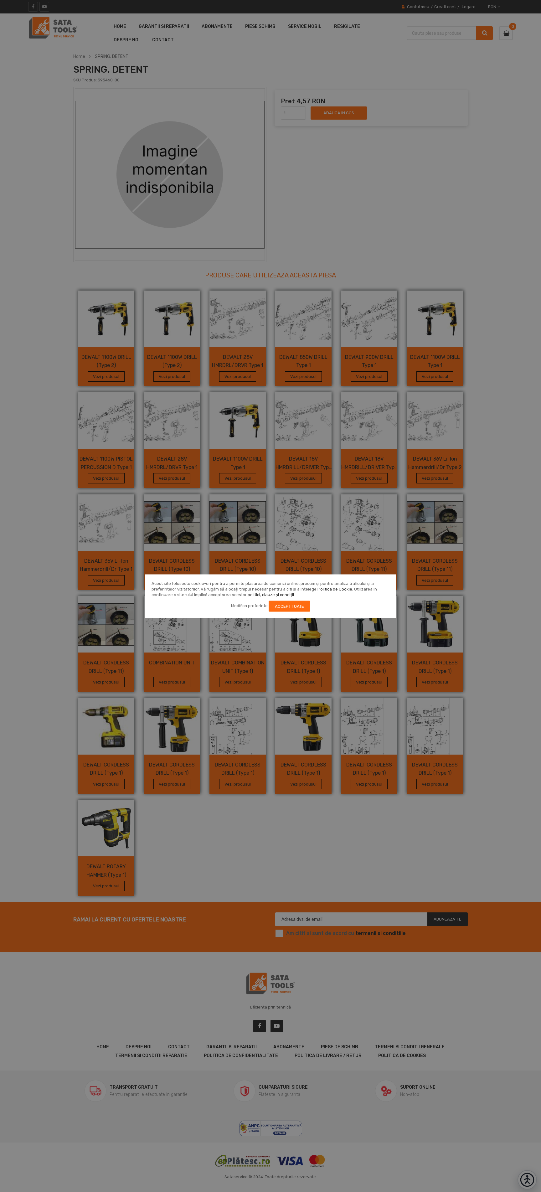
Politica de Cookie (334, 588)
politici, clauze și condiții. (271, 594)
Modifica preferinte (249, 605)
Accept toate (289, 606)
